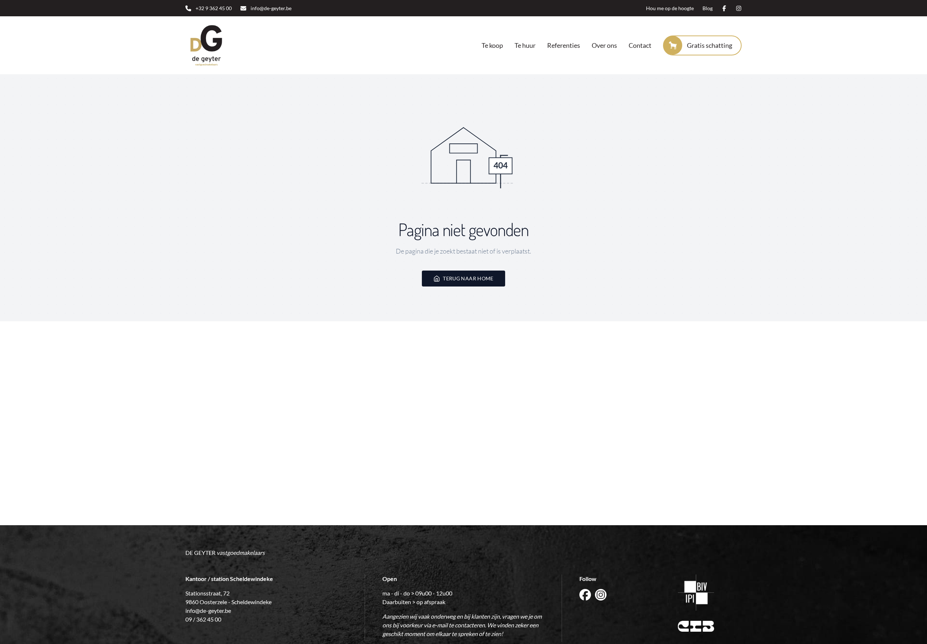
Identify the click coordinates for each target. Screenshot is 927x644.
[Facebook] (724, 8)
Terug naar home (468, 278)
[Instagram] (739, 8)
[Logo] (231, 45)
